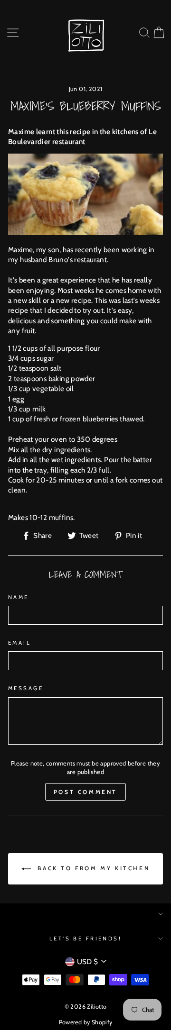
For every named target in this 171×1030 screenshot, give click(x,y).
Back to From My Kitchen (92, 868)
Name (18, 597)
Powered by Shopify (86, 1022)
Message (25, 688)
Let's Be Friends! (85, 938)
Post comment (85, 791)
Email (19, 642)
